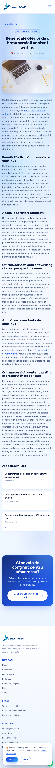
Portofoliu (27, 381)
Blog (4, 688)
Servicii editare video (27, 374)
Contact (5, 692)
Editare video (8, 674)
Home (5, 665)
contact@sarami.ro (10, 728)
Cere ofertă (7, 733)
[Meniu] (50, 7)
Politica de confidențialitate (14, 710)
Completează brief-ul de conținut (26, 595)
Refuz (25, 760)
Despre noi (7, 669)
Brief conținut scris (10, 742)
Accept (12, 760)
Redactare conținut (10, 683)
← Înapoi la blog (10, 24)
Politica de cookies (10, 715)
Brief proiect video (10, 738)
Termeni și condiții (10, 706)
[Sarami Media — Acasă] (15, 7)
